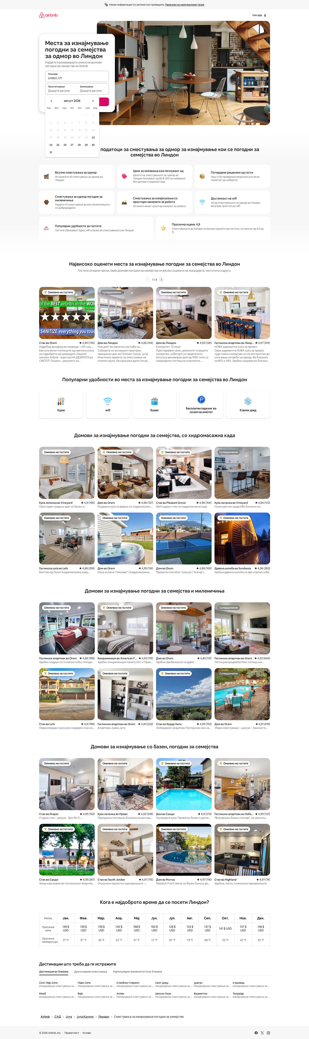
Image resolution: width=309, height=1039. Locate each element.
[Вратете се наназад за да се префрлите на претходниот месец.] (51, 101)
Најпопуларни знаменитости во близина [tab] (137, 971)
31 (51, 152)
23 (93, 137)
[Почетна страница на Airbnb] (48, 15)
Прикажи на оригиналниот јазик (184, 4)
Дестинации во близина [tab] (53, 971)
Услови (86, 1032)
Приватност (72, 1032)
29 (86, 145)
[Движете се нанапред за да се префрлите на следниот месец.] (93, 101)
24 (50, 145)
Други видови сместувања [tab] (90, 971)
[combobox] (77, 78)
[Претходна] (148, 280)
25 (57, 145)
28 (79, 145)
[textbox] (61, 90)
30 (93, 145)
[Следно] (161, 280)
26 (64, 145)
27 (72, 145)
